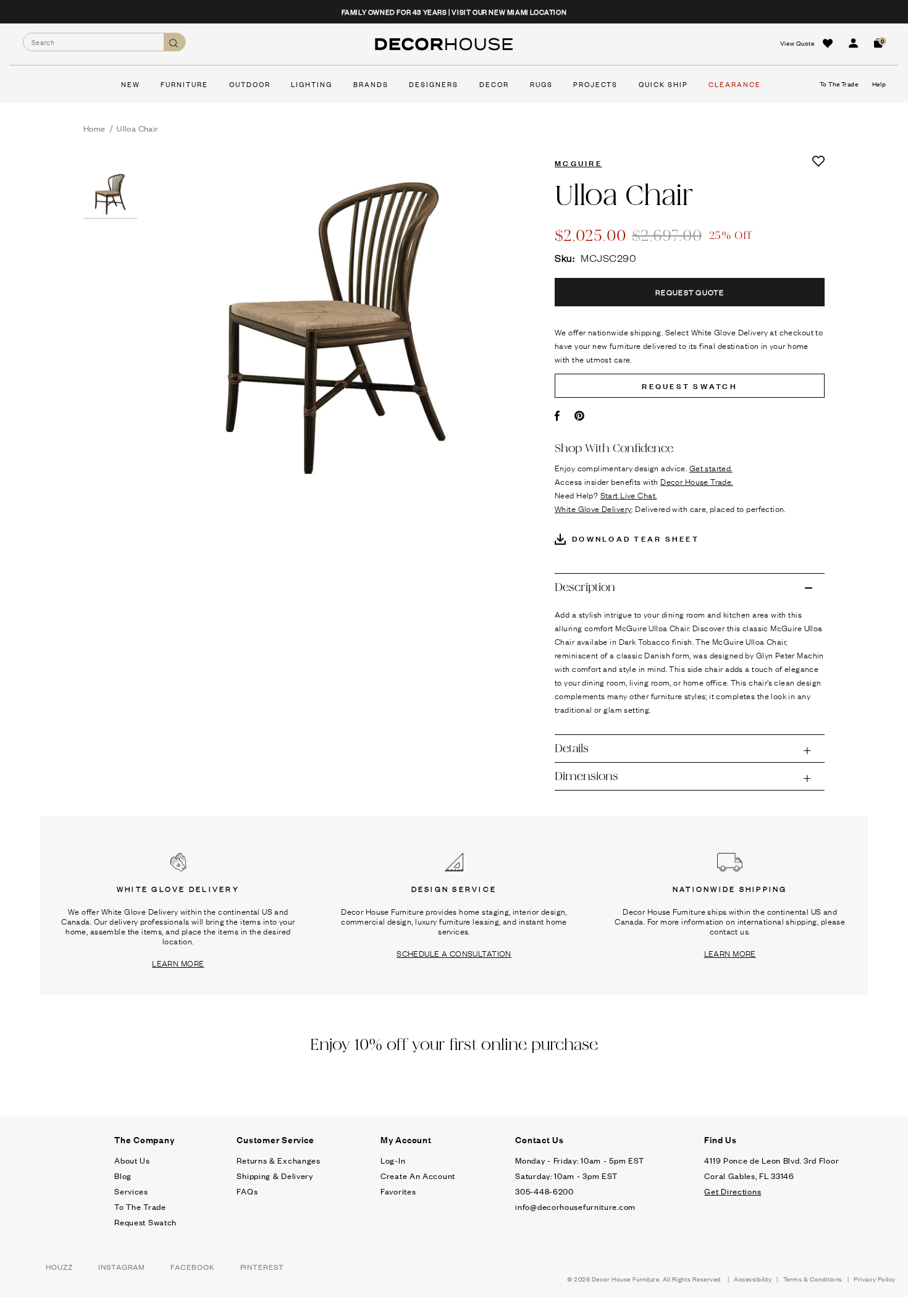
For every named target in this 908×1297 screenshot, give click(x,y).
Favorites (398, 1191)
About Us (132, 1160)
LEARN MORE (178, 963)
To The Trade (140, 1206)
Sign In (853, 43)
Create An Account (417, 1176)
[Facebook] (557, 416)
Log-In (392, 1160)
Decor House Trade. (696, 481)
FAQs (247, 1191)
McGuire (578, 162)
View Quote (797, 43)
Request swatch (690, 385)
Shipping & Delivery (275, 1176)
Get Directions (732, 1191)
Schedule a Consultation (454, 953)
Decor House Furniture (626, 1279)
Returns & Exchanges (278, 1160)
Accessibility (752, 1279)
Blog (123, 1176)
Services (131, 1191)
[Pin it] (579, 416)
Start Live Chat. (628, 495)
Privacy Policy (875, 1279)
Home (94, 128)
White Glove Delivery (593, 508)
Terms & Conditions (813, 1279)
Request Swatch (145, 1222)
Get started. (711, 467)
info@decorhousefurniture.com (575, 1206)
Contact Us (539, 1139)
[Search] (174, 42)
